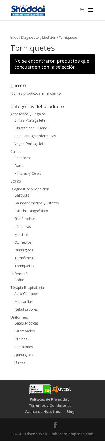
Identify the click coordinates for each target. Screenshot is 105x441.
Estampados (24, 331)
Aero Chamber (26, 293)
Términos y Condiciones (50, 405)
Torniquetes (24, 265)
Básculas (21, 195)
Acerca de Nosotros (42, 411)
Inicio (14, 37)
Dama (19, 165)
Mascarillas (23, 301)
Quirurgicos (23, 354)
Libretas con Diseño (30, 128)
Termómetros (25, 257)
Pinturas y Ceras (27, 173)
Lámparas (22, 226)
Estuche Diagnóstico (31, 210)
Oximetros (23, 242)
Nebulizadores (26, 309)
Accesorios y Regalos (28, 114)
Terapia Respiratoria (27, 287)
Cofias (15, 181)
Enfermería (19, 273)
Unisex (19, 362)
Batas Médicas (26, 323)
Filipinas (20, 338)
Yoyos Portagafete (29, 143)
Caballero (22, 157)
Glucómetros (25, 218)
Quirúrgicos (23, 250)
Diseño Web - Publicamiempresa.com (59, 433)
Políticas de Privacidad (50, 399)
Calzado (17, 151)
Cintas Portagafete (29, 120)
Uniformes (19, 317)
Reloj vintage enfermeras (35, 135)
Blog (70, 411)
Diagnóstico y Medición (38, 37)
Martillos (21, 234)
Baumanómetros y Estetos (36, 203)
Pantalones (23, 346)
